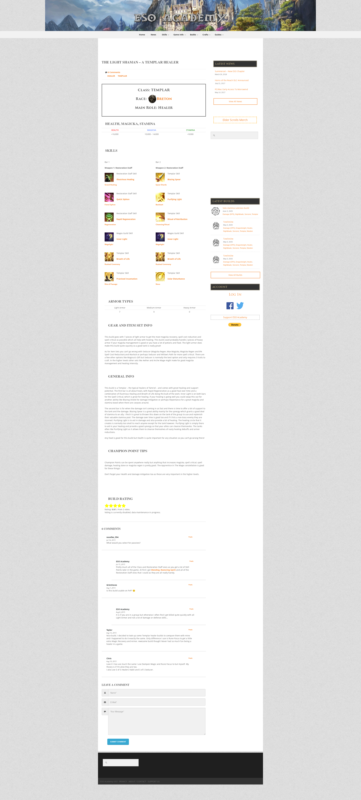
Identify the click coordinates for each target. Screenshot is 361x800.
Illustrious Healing (125, 179)
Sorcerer (248, 214)
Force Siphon (110, 204)
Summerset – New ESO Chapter (230, 71)
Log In (235, 294)
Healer (111, 76)
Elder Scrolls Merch (235, 120)
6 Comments (114, 72)
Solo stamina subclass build (236, 208)
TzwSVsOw (228, 221)
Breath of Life (123, 259)
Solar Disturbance (176, 278)
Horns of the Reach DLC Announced (232, 80)
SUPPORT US (154, 781)
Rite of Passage (111, 284)
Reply (190, 537)
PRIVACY (123, 781)
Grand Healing (111, 185)
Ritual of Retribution (177, 219)
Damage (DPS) (228, 214)
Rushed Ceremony (112, 264)
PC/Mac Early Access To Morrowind (231, 89)
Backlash (159, 204)
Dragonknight (241, 228)
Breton (164, 98)
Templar (122, 76)
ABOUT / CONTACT (137, 781)
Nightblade (239, 214)
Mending (155, 570)
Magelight (109, 244)
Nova (158, 284)
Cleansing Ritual (163, 224)
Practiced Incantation (126, 278)
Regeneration (110, 224)
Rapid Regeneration (126, 219)
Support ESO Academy (235, 317)
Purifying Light (175, 199)
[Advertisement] (180, 47)
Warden (250, 231)
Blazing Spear (174, 179)
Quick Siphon (122, 199)
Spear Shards (161, 185)
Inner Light (121, 239)
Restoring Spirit (168, 570)
